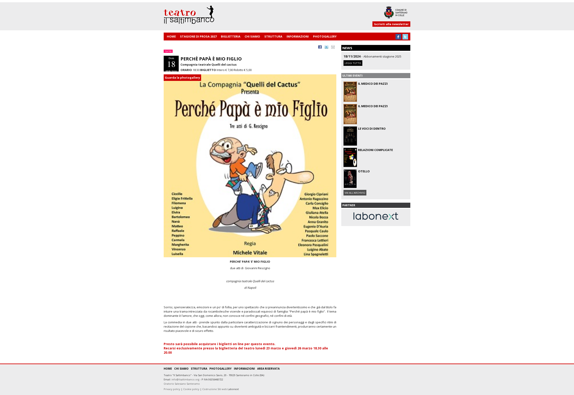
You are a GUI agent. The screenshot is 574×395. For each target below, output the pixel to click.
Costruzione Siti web (214, 389)
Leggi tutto (353, 63)
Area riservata (268, 369)
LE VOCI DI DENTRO (372, 128)
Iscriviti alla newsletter (391, 24)
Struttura (199, 369)
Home (168, 369)
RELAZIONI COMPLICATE (375, 150)
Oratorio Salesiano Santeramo (182, 383)
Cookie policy (191, 389)
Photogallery (220, 369)
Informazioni (244, 369)
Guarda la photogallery (182, 77)
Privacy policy (172, 389)
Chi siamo (181, 369)
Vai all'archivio (355, 192)
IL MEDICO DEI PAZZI (373, 84)
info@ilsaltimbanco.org (185, 379)
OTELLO (364, 171)
